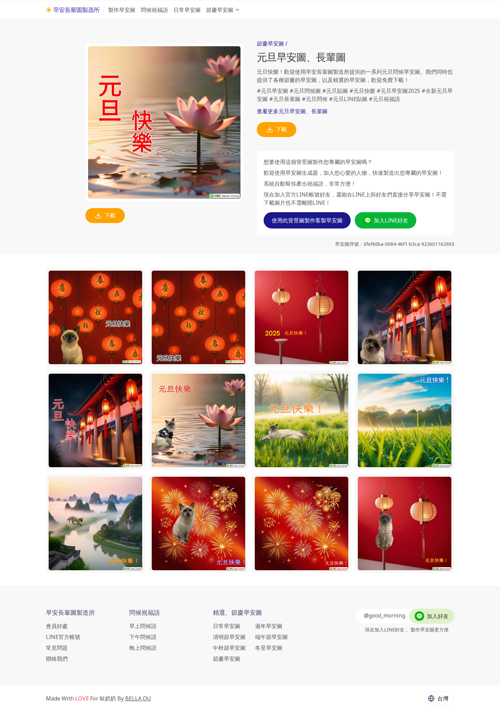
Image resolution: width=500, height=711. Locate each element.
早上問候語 (142, 626)
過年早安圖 (268, 626)
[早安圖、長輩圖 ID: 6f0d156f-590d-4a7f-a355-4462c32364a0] (198, 523)
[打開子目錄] (237, 10)
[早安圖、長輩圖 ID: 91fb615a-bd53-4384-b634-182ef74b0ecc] (301, 420)
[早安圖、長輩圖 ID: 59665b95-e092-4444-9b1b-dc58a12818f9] (95, 420)
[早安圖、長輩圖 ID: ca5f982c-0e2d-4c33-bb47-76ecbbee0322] (404, 317)
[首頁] (73, 10)
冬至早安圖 (268, 647)
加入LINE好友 (391, 220)
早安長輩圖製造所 (70, 612)
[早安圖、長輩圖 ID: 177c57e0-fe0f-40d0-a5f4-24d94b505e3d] (198, 420)
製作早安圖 (121, 10)
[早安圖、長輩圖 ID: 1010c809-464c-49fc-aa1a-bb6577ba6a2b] (301, 523)
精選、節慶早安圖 (237, 612)
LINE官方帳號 (63, 637)
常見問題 (57, 647)
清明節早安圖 (229, 637)
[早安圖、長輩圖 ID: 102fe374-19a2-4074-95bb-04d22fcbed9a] (301, 317)
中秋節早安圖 (229, 647)
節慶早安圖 (219, 10)
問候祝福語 (154, 10)
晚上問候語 (142, 647)
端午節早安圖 (271, 637)
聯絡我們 (57, 658)
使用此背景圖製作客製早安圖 (307, 220)
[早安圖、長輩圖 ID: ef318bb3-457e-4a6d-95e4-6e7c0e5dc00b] (95, 317)
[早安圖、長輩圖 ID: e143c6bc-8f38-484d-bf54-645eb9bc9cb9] (404, 523)
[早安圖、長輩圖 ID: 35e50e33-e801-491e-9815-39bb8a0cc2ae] (198, 317)
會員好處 (57, 626)
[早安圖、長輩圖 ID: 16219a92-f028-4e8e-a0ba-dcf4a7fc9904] (95, 523)
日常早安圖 (187, 10)
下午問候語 (142, 637)
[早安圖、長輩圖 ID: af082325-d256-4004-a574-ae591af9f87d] (404, 420)
